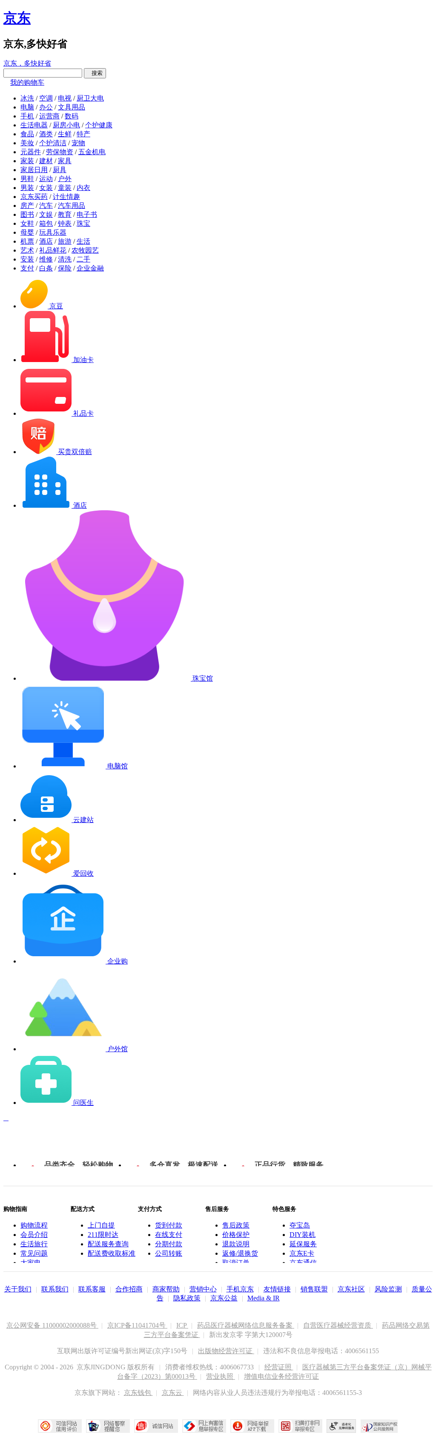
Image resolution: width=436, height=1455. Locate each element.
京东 (17, 18)
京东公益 (224, 1298)
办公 (46, 107)
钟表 (65, 223)
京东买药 (34, 196)
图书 (27, 214)
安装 (27, 259)
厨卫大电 (90, 98)
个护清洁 (52, 143)
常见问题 (34, 1253)
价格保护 (236, 1234)
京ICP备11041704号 (137, 1325)
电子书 (87, 214)
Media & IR (263, 1298)
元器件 (30, 151)
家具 (65, 160)
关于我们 (18, 1289)
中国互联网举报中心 (204, 1426)
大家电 (30, 1262)
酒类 (46, 134)
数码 (71, 116)
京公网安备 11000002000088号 (52, 1325)
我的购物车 (27, 82)
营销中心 (203, 1289)
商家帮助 (166, 1289)
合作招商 (129, 1289)
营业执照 (220, 1376)
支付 (27, 268)
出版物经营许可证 (226, 1350)
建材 (46, 160)
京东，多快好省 (27, 63)
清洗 (65, 259)
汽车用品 (71, 205)
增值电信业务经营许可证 (281, 1376)
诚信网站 (156, 1426)
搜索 (95, 73)
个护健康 (98, 125)
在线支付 (168, 1234)
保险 (65, 268)
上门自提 (101, 1225)
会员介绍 (34, 1234)
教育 (65, 214)
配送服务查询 (108, 1244)
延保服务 (303, 1244)
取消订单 (236, 1262)
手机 (27, 116)
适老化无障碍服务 (341, 1426)
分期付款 (168, 1244)
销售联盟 (314, 1289)
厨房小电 (66, 125)
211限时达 (103, 1234)
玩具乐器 (52, 232)
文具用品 (71, 107)
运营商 (49, 116)
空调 (46, 98)
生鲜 (65, 134)
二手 (83, 259)
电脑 (27, 107)
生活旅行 (34, 1244)
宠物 (78, 143)
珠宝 (83, 223)
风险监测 (388, 1289)
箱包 (46, 223)
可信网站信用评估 (60, 1426)
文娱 (46, 214)
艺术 (27, 250)
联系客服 (92, 1289)
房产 (27, 205)
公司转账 (168, 1253)
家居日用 (34, 169)
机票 (27, 241)
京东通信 (303, 1262)
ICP (182, 1325)
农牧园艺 (85, 250)
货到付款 (168, 1225)
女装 (46, 187)
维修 (46, 259)
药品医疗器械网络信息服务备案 (245, 1325)
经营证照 (278, 1367)
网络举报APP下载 (252, 1426)
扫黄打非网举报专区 (300, 1426)
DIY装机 (303, 1234)
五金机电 (92, 151)
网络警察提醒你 (108, 1426)
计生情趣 (66, 196)
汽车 (46, 205)
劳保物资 (59, 151)
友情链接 (277, 1289)
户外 (65, 178)
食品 (27, 134)
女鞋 (27, 223)
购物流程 (34, 1225)
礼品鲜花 (52, 250)
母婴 (27, 232)
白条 (46, 268)
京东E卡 (302, 1253)
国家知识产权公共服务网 (379, 1426)
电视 (65, 98)
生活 (83, 241)
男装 (27, 187)
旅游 (65, 241)
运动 (46, 178)
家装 (27, 160)
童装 (65, 187)
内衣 (83, 187)
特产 (83, 134)
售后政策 (236, 1225)
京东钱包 (138, 1392)
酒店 (46, 241)
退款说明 (236, 1244)
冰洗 (27, 98)
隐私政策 (187, 1298)
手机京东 (240, 1289)
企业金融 (90, 268)
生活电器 (34, 125)
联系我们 (55, 1289)
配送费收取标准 (111, 1253)
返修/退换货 (240, 1253)
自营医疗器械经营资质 (338, 1325)
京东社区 (351, 1289)
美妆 (27, 143)
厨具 (59, 169)
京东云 (173, 1392)
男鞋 (27, 178)
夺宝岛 (300, 1225)
